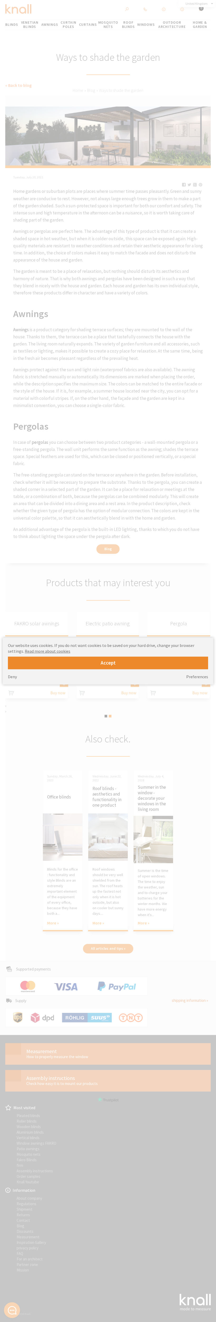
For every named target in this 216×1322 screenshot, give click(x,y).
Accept (108, 663)
